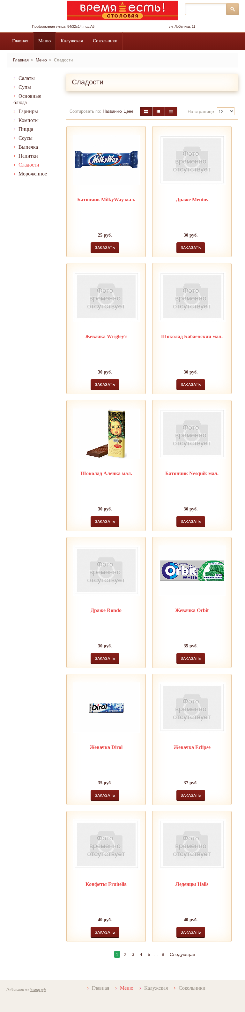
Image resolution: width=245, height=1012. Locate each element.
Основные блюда (27, 99)
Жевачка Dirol (106, 747)
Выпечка (28, 147)
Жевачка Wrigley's (106, 336)
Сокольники (105, 40)
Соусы (26, 138)
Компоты (29, 120)
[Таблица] (158, 111)
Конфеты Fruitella (106, 884)
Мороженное (33, 173)
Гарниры (28, 111)
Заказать (105, 247)
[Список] (171, 111)
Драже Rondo (106, 610)
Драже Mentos (192, 199)
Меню (44, 40)
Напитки (28, 156)
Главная (20, 40)
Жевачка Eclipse (192, 747)
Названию (112, 111)
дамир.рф (38, 990)
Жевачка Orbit (192, 610)
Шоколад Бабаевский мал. (192, 336)
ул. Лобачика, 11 (182, 26)
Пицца (26, 129)
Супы (25, 87)
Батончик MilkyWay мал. (106, 199)
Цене (128, 111)
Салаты (27, 78)
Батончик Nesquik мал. (192, 473)
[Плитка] (146, 111)
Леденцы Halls (191, 884)
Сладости (29, 164)
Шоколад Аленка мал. (106, 473)
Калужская (72, 40)
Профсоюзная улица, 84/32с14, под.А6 (63, 26)
